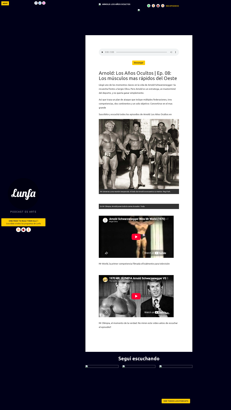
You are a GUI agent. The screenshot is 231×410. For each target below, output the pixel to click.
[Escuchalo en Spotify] (148, 5)
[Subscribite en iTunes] (158, 5)
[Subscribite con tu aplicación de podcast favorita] (162, 5)
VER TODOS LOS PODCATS (175, 401)
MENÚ (5, 3)
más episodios (172, 6)
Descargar (138, 63)
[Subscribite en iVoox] (153, 5)
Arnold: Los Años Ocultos (116, 4)
